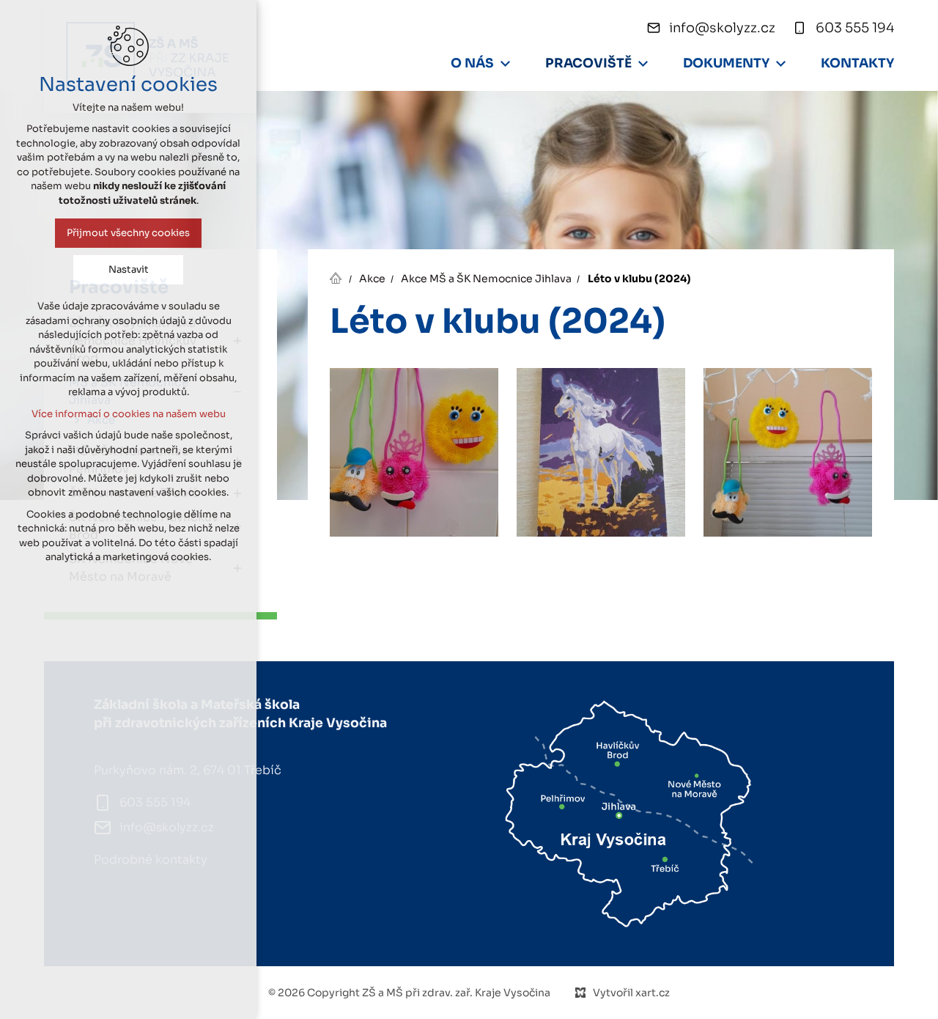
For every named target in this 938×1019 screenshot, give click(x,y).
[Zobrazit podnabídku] (505, 64)
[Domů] (339, 276)
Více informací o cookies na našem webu (129, 414)
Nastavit (128, 269)
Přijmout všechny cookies (128, 233)
